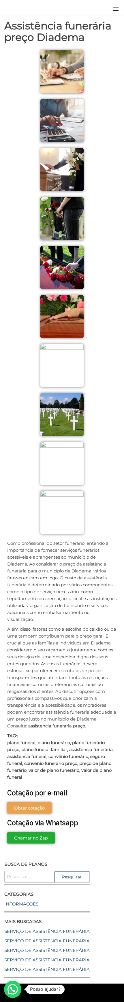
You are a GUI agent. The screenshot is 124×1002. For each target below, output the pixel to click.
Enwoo (56, 992)
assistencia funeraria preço (56, 726)
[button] (116, 8)
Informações (21, 904)
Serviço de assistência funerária (47, 931)
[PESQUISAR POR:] (47, 877)
